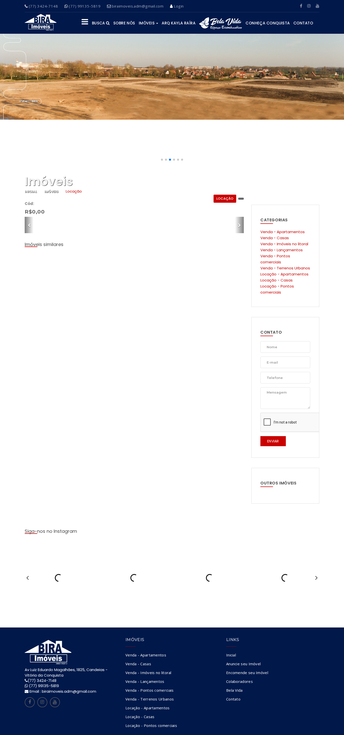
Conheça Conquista (268, 23)
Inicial (31, 191)
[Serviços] (85, 23)
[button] (162, 160)
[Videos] (317, 6)
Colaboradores (239, 681)
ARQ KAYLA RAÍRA (178, 23)
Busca (99, 23)
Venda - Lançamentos (281, 250)
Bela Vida (234, 690)
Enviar (273, 441)
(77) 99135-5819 (84, 6)
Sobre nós (124, 23)
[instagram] (309, 6)
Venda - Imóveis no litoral (284, 244)
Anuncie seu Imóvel (243, 663)
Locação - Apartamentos (284, 274)
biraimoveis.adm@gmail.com (137, 6)
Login (179, 6)
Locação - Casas (276, 280)
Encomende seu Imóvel (247, 672)
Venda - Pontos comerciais (149, 690)
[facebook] (301, 6)
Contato (303, 23)
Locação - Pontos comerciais (151, 725)
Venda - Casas (274, 237)
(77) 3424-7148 (43, 6)
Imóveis (147, 23)
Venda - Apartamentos (282, 231)
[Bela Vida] (220, 23)
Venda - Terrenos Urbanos (285, 268)
